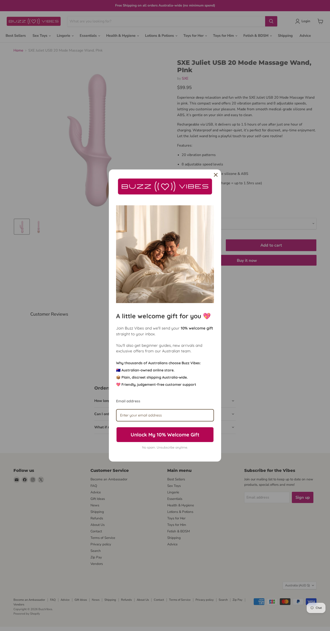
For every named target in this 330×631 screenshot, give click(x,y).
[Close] (215, 174)
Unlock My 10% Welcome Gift (165, 435)
